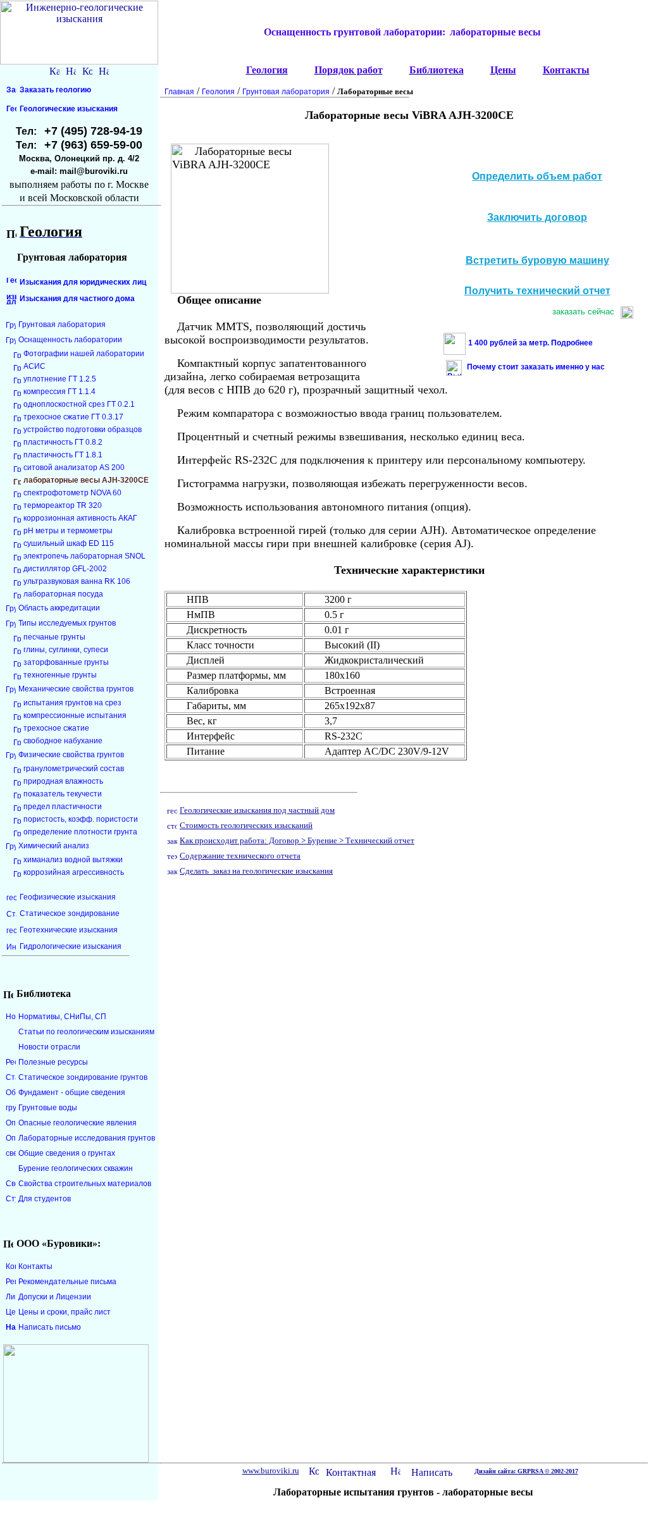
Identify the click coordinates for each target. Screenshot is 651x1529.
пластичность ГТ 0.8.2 (62, 442)
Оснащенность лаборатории (70, 339)
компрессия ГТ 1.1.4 (59, 391)
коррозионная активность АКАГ (80, 518)
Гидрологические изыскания (70, 946)
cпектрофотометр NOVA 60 (72, 492)
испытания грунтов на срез (72, 702)
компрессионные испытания (75, 715)
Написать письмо (49, 1327)
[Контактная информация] (314, 1469)
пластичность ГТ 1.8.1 (62, 454)
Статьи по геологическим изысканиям (86, 1031)
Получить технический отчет (537, 290)
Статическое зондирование (70, 913)
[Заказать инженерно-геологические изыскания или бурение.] (172, 870)
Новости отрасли (49, 1047)
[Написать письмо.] (395, 1469)
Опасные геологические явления (77, 1122)
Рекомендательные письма (67, 1281)
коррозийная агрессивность (73, 872)
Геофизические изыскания (68, 897)
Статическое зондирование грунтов (82, 1077)
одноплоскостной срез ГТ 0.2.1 (79, 404)
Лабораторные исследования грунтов (86, 1138)
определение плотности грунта (80, 831)
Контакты (35, 1266)
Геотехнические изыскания (69, 929)
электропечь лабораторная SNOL (84, 556)
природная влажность (63, 781)
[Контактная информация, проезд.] (87, 69)
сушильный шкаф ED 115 (68, 543)
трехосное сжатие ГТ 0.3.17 (73, 416)
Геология (218, 91)
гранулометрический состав (73, 768)
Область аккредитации (59, 608)
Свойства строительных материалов (84, 1183)
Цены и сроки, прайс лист (64, 1312)
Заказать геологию (55, 89)
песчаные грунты (54, 637)
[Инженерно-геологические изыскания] (238, 70)
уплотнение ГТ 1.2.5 (59, 379)
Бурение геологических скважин (75, 1168)
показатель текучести (62, 793)
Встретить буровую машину (537, 260)
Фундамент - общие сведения (71, 1092)
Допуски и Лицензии (54, 1296)
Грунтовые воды (47, 1107)
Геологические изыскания (69, 108)
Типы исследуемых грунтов (67, 623)
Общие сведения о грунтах (66, 1153)
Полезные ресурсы (53, 1062)
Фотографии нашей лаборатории (83, 353)
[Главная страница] (235, 1470)
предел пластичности (62, 806)
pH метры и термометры (68, 530)
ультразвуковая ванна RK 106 (76, 581)
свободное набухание (62, 740)
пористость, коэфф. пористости (80, 819)
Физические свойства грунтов (71, 754)
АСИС (34, 366)
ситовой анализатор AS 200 (74, 467)
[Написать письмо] (104, 69)
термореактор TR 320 (62, 505)
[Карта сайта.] (54, 69)
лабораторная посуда (63, 594)
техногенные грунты (60, 675)
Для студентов (44, 1198)
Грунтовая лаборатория (62, 324)
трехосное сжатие (56, 728)
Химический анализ (53, 845)
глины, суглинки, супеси (65, 649)
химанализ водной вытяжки (73, 859)
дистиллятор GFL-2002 (65, 568)
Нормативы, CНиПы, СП (62, 1016)
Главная (179, 91)
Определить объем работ (537, 176)
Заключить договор (537, 217)
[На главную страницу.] (71, 69)
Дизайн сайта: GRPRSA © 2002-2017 (526, 1471)
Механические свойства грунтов (75, 688)
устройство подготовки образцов (82, 429)
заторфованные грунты (66, 662)
